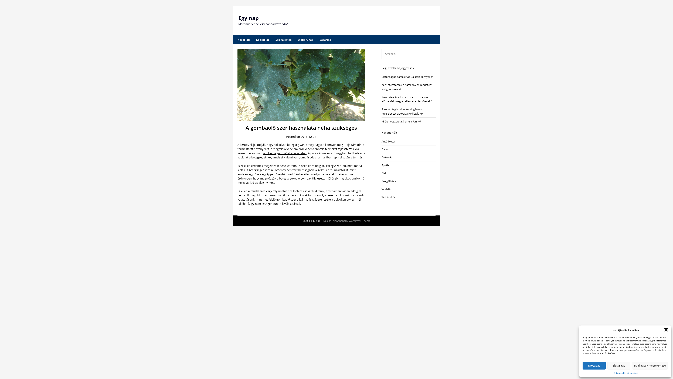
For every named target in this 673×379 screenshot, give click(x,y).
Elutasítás (619, 365)
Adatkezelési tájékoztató (626, 372)
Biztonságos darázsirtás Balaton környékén (407, 76)
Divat (385, 149)
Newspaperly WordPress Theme (351, 220)
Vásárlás (325, 39)
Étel (384, 173)
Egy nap (248, 18)
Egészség (387, 157)
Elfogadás (594, 365)
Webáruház (305, 39)
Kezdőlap (243, 39)
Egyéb (385, 165)
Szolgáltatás (284, 39)
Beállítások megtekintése (650, 365)
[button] (666, 330)
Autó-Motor (388, 141)
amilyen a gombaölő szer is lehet (285, 153)
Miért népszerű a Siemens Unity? (401, 121)
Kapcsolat (262, 39)
